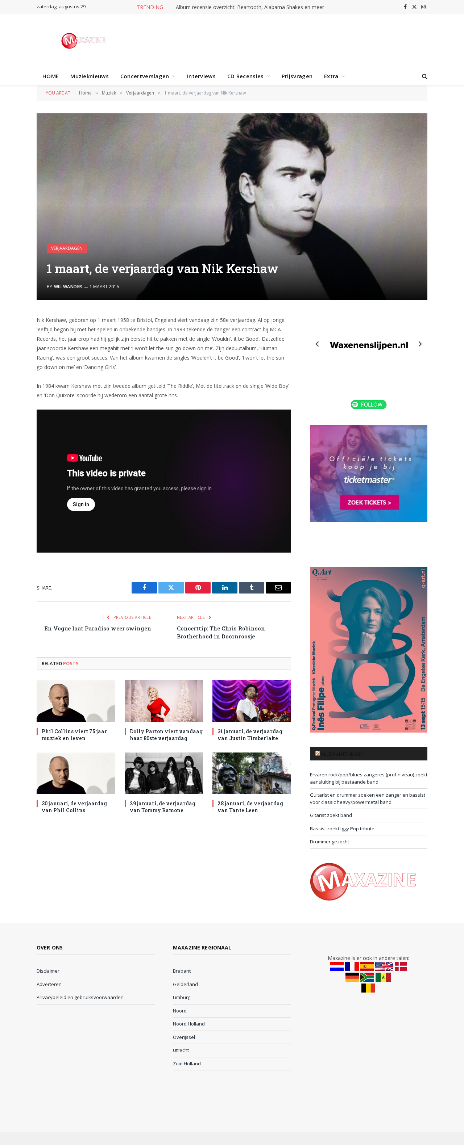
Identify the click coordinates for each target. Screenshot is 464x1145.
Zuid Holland (187, 1063)
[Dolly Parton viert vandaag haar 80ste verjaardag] (164, 701)
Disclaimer (48, 971)
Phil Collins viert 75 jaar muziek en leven (74, 735)
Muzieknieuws (89, 76)
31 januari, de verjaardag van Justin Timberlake (250, 735)
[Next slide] (420, 344)
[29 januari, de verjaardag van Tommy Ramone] (164, 773)
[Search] (423, 76)
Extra (331, 76)
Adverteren (49, 984)
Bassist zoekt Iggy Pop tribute (342, 828)
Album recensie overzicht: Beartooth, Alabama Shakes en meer (250, 7)
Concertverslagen (144, 76)
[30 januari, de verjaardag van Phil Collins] (76, 773)
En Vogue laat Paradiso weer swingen (97, 628)
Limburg (181, 997)
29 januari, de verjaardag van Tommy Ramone (162, 807)
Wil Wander (68, 287)
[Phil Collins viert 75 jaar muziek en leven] (76, 701)
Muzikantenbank (342, 754)
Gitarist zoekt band (331, 815)
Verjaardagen (67, 248)
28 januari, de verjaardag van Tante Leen (250, 807)
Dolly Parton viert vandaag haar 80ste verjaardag (166, 735)
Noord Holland (189, 1023)
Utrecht (181, 1050)
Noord (180, 1010)
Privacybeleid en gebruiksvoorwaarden (80, 997)
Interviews (201, 76)
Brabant (182, 971)
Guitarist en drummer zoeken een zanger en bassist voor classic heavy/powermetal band (367, 798)
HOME (50, 76)
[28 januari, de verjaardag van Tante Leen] (251, 773)
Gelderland (185, 984)
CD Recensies (245, 76)
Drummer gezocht (329, 841)
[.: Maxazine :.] (84, 40)
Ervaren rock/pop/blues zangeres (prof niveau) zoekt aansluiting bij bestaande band (368, 778)
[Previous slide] (317, 344)
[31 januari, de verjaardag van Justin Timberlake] (251, 701)
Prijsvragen (297, 76)
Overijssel (184, 1037)
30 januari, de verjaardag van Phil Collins (74, 807)
